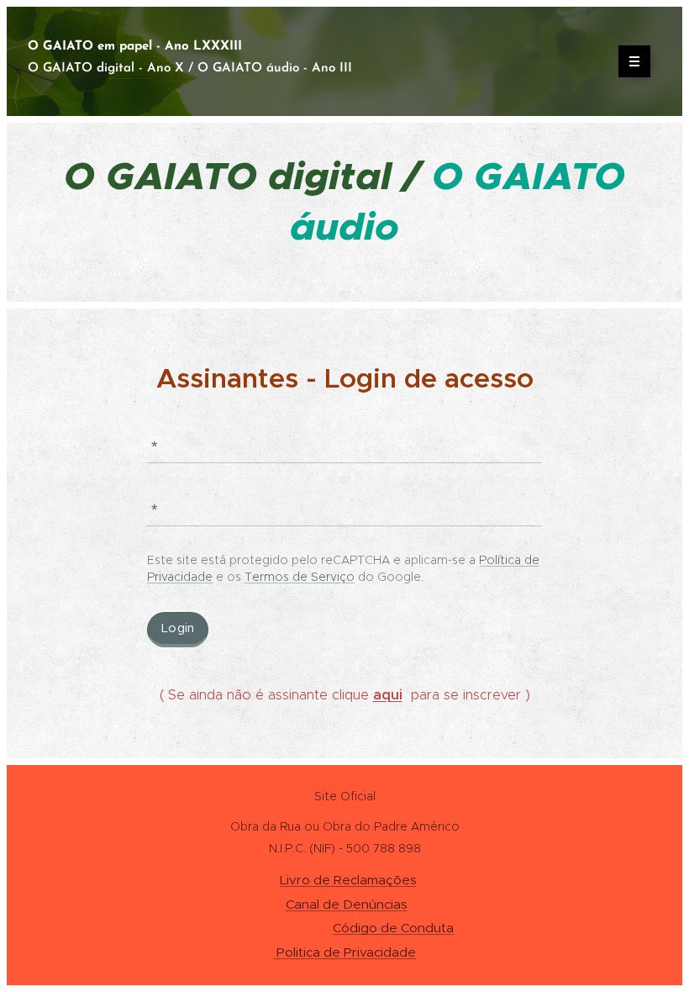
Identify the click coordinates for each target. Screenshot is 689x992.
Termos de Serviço (300, 576)
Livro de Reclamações (348, 880)
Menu (634, 61)
